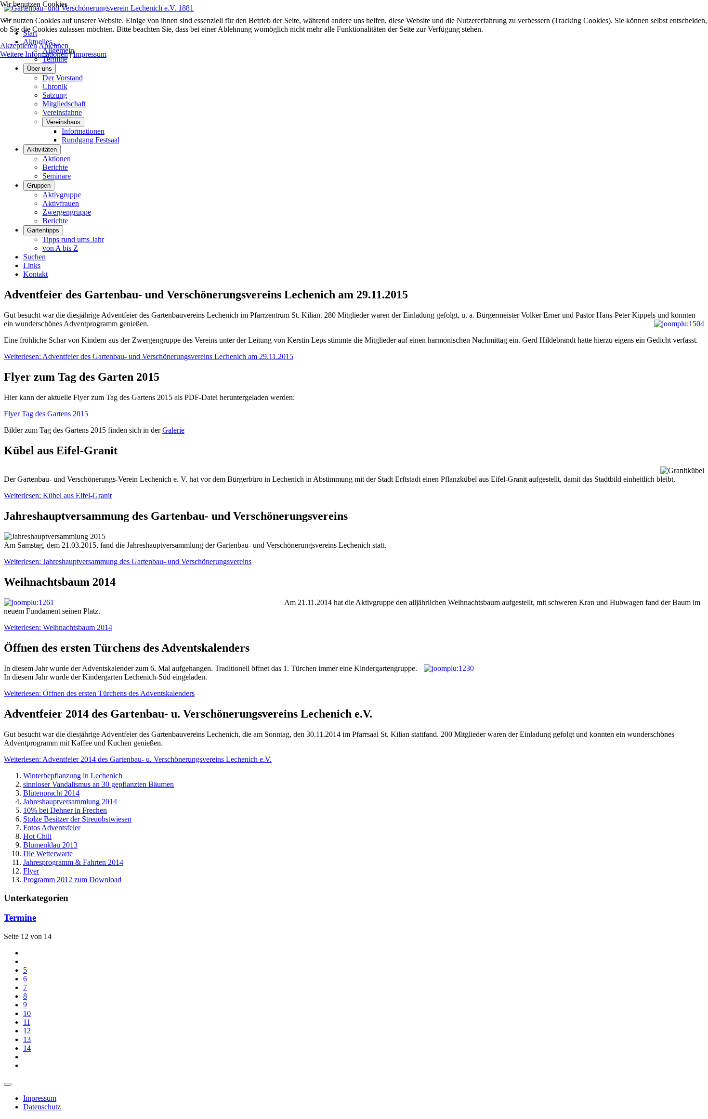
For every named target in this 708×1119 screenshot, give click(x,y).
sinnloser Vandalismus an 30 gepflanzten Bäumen (98, 784)
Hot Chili (37, 836)
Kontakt (35, 274)
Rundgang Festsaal (90, 140)
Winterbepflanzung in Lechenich (72, 776)
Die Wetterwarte (48, 853)
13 (27, 1039)
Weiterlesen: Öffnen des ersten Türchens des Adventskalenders (99, 693)
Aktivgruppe (61, 195)
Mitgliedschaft (64, 104)
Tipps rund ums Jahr (73, 239)
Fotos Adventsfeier (51, 827)
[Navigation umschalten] (8, 1084)
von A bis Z (60, 248)
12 (27, 1031)
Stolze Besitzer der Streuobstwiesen (77, 819)
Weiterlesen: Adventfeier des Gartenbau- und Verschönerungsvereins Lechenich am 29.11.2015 (148, 356)
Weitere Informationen (34, 54)
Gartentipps (43, 230)
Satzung (54, 95)
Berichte (55, 167)
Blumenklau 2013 (50, 845)
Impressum (39, 1098)
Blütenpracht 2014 (51, 793)
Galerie (173, 430)
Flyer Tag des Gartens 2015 (46, 414)
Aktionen (56, 158)
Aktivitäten (42, 149)
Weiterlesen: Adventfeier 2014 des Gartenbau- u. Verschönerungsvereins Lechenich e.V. (138, 759)
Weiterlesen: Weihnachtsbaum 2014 (58, 627)
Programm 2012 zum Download (72, 879)
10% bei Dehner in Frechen (65, 810)
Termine (54, 59)
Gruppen (39, 185)
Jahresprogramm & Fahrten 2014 (73, 862)
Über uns (39, 68)
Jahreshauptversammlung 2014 (70, 801)
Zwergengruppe (66, 212)
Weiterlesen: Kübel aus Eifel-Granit (58, 495)
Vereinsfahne (62, 112)
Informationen (83, 131)
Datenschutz (42, 1107)
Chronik (54, 86)
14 (27, 1048)
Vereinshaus (63, 122)
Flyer (31, 871)
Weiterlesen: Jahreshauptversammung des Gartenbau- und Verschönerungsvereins (127, 561)
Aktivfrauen (60, 203)
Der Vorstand (62, 78)
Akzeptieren (18, 45)
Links (31, 265)
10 (27, 1013)
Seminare (56, 176)
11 (26, 1022)
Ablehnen (53, 45)
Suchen (34, 257)
